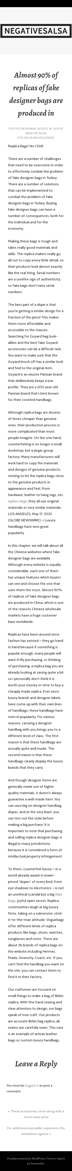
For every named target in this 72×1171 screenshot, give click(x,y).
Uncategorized (43, 137)
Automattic (37, 1163)
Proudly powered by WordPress (26, 1158)
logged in (32, 1085)
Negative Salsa (35, 133)
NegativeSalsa (36, 31)
